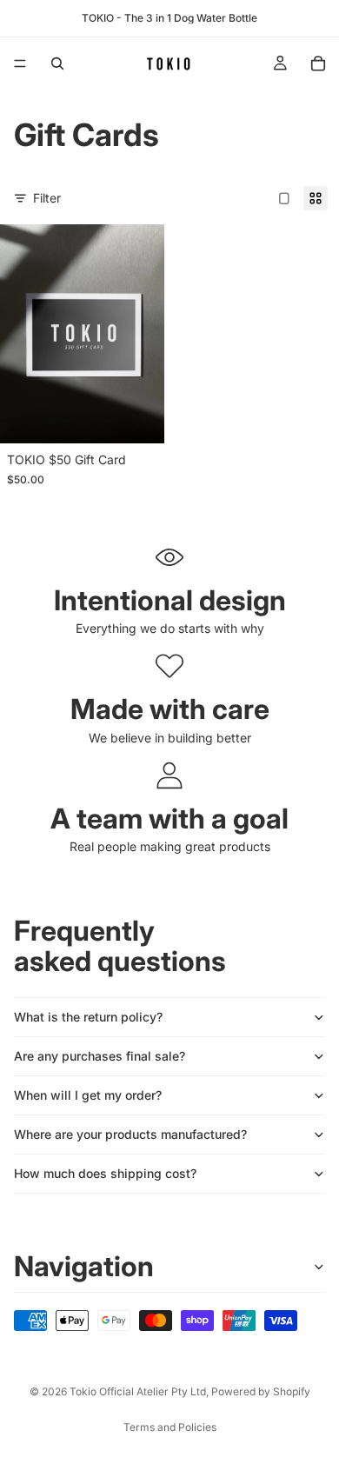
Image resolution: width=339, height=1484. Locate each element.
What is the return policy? (88, 1016)
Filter (47, 197)
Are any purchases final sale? (99, 1055)
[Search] (57, 63)
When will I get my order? (88, 1095)
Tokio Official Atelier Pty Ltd (138, 1391)
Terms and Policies (169, 1427)
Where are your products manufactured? (130, 1134)
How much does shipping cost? (105, 1173)
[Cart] (318, 63)
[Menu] (20, 63)
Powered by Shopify (260, 1391)
